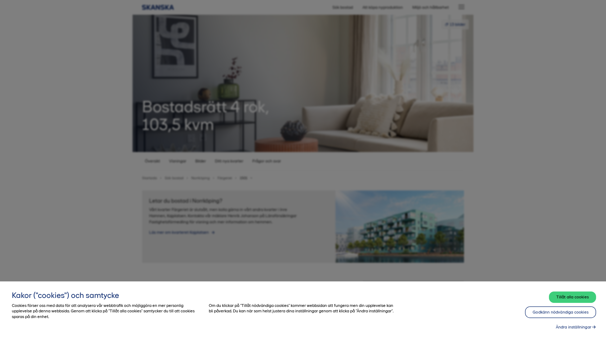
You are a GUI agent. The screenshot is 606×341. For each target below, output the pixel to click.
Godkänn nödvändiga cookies (560, 312)
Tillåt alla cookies (572, 297)
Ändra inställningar (573, 326)
